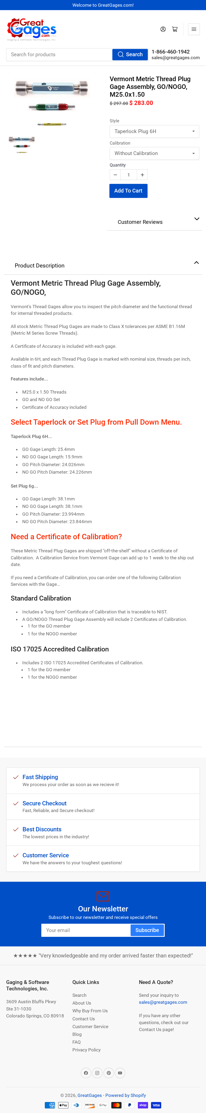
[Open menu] (194, 29)
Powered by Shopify (125, 1095)
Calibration (120, 143)
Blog (77, 1034)
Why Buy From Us (90, 1010)
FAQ (76, 1042)
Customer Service (90, 1026)
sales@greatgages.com (176, 57)
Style (114, 120)
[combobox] (77, 54)
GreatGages (90, 1095)
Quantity (118, 165)
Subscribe (147, 930)
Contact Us (83, 1018)
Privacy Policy (86, 1049)
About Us (81, 1003)
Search (134, 54)
